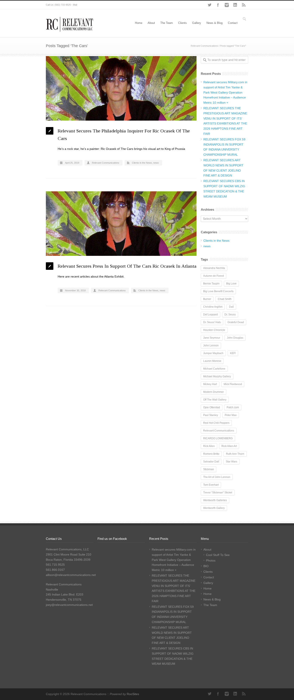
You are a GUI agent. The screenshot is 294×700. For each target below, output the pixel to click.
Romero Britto (211, 453)
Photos (210, 560)
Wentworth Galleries (215, 500)
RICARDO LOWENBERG (218, 438)
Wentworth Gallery (214, 508)
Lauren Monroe (212, 360)
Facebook (218, 5)
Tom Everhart (211, 484)
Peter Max (231, 415)
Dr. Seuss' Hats (212, 322)
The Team (166, 23)
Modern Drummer (213, 391)
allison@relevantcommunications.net (71, 575)
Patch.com (233, 407)
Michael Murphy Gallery (217, 376)
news (156, 162)
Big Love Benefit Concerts (218, 291)
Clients (182, 23)
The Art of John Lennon (216, 477)
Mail (75, 4)
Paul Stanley (210, 415)
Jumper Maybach (213, 353)
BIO (206, 566)
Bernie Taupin (211, 283)
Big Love (231, 283)
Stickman (208, 469)
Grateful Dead (235, 322)
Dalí (231, 306)
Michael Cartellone (214, 368)
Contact (233, 23)
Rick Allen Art (229, 446)
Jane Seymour (211, 337)
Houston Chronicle (214, 330)
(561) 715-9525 (63, 4)
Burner (207, 299)
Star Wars (231, 461)
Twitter (209, 5)
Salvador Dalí (211, 461)
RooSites (133, 694)
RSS (244, 5)
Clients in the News (142, 162)
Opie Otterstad (211, 407)
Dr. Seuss (230, 314)
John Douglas (235, 337)
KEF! (233, 353)
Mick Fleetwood (233, 384)
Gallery (196, 23)
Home (138, 23)
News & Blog (214, 23)
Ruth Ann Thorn (235, 453)
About (151, 23)
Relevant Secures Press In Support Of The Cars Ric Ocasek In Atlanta (127, 266)
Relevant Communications (204, 46)
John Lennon (211, 345)
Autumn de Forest (213, 275)
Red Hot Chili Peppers (216, 422)
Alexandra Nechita (214, 268)
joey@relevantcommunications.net (69, 604)
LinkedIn (235, 5)
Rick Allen (209, 446)
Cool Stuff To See (218, 555)
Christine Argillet (212, 306)
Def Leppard (210, 314)
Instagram (226, 5)
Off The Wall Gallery (214, 399)
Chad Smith (225, 299)
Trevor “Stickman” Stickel (217, 492)
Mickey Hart (210, 384)
